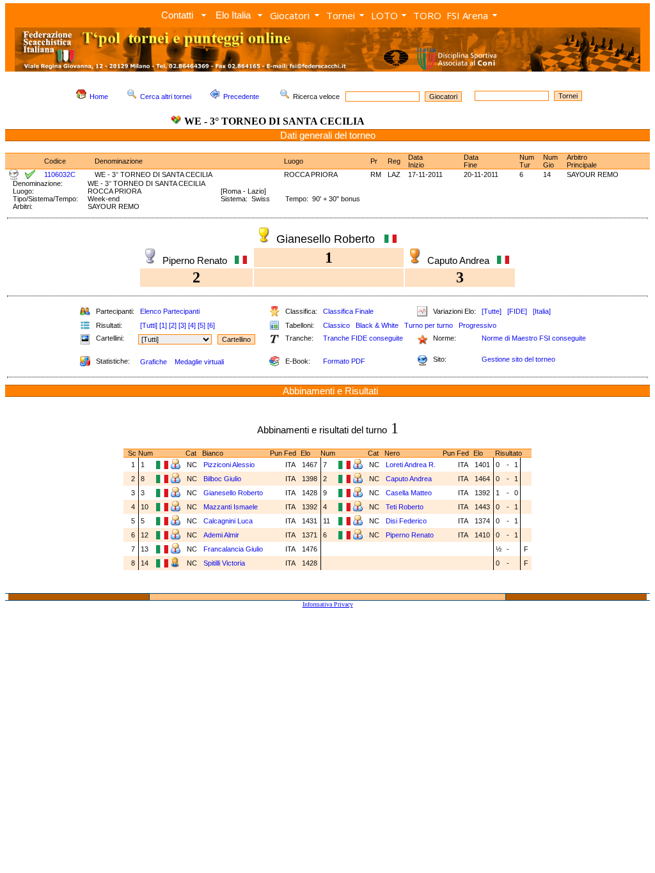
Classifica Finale (348, 311)
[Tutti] (148, 325)
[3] (182, 325)
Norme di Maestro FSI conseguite (534, 338)
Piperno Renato (411, 535)
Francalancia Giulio (234, 549)
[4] (192, 325)
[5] (201, 325)
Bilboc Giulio (223, 479)
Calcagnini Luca (229, 521)
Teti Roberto (405, 507)
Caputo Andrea (410, 479)
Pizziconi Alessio (229, 464)
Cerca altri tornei (165, 96)
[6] (211, 325)
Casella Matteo (410, 493)
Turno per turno (428, 325)
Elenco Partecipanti (170, 311)
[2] (173, 325)
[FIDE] (517, 311)
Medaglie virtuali (199, 362)
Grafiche (153, 362)
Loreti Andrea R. (412, 464)
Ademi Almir (222, 535)
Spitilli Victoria (225, 563)
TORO (427, 15)
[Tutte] (491, 311)
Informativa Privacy (328, 604)
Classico (336, 325)
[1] (163, 325)
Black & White (377, 325)
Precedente (241, 96)
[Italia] (542, 311)
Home (99, 96)
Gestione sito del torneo (518, 359)
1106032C (59, 174)
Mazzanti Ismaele (231, 507)
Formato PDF (344, 361)
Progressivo (477, 325)
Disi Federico (407, 521)
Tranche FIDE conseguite (363, 338)
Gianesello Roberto (234, 493)
